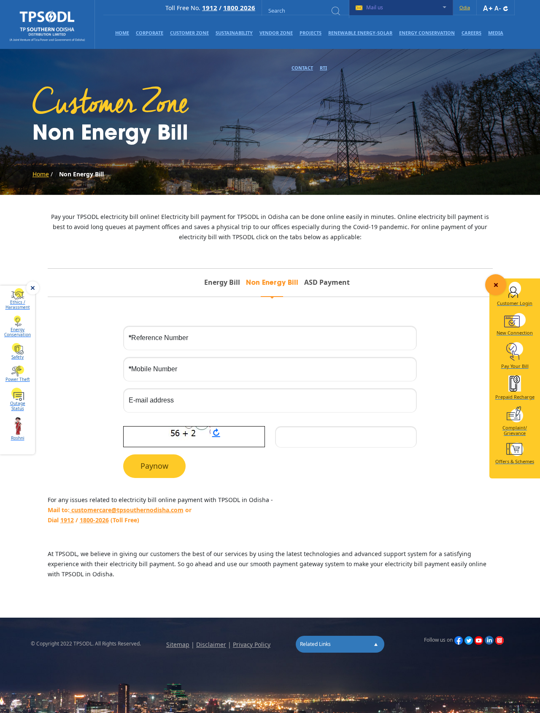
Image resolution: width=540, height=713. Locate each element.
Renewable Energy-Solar (360, 33)
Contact (302, 68)
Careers (471, 33)
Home (122, 33)
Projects (310, 33)
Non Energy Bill (272, 283)
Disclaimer (211, 644)
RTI (323, 68)
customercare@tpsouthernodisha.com (127, 510)
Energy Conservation (427, 33)
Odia (464, 7)
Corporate (149, 33)
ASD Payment (327, 282)
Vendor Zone (276, 33)
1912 (209, 7)
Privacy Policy (251, 644)
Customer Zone (189, 33)
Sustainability (234, 33)
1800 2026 (239, 7)
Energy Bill (222, 282)
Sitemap (177, 644)
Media (495, 33)
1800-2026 (94, 520)
